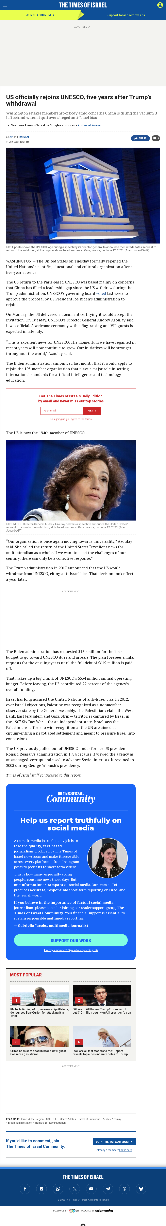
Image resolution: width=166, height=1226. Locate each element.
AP (11, 136)
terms (88, 419)
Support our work (71, 940)
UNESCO (51, 1119)
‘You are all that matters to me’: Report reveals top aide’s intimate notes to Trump (100, 1052)
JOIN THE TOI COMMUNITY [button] (114, 1141)
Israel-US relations (89, 1119)
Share (143, 138)
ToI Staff (24, 136)
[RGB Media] (74, 1210)
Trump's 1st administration (50, 1122)
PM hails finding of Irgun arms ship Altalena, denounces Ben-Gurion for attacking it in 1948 (39, 1012)
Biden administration (20, 1122)
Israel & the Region (32, 1119)
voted (101, 293)
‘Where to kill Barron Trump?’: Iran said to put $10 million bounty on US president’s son (102, 1011)
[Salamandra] (104, 1210)
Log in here (125, 1149)
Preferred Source (89, 125)
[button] (160, 5)
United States (68, 1119)
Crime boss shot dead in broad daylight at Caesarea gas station (38, 1052)
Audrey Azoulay (112, 1119)
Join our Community (40, 15)
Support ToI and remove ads (126, 15)
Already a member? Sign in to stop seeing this (71, 950)
